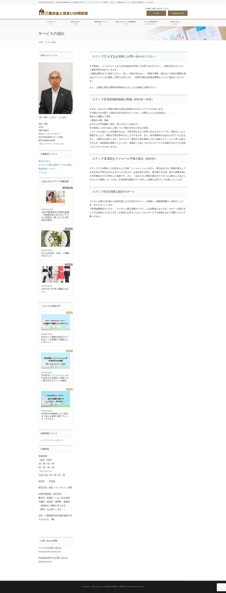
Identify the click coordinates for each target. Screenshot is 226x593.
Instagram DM (178, 13)
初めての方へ (44, 161)
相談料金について (46, 169)
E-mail (156, 13)
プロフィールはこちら (55, 144)
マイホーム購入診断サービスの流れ (55, 165)
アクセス (42, 172)
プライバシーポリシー (54, 440)
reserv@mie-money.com (49, 551)
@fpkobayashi (45, 562)
